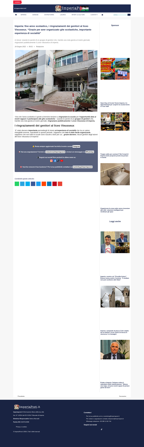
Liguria (63, 15)
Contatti (94, 15)
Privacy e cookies (21, 427)
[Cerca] (129, 15)
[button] (17, 184)
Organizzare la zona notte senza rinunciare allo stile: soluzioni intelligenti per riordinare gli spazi (115, 210)
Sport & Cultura (78, 15)
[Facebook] (112, 8)
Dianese (35, 15)
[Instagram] (116, 8)
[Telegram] (124, 8)
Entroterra (49, 15)
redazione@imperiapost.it (55, 152)
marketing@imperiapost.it (82, 167)
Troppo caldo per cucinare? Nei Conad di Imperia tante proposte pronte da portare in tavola (114, 155)
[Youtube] (120, 8)
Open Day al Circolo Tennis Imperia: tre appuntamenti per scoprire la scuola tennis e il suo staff (115, 104)
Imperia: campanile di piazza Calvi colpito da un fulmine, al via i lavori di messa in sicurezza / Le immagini (114, 332)
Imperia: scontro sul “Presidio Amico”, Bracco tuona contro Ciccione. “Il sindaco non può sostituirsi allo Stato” (114, 278)
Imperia (23, 15)
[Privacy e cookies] (14, 425)
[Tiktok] (128, 8)
